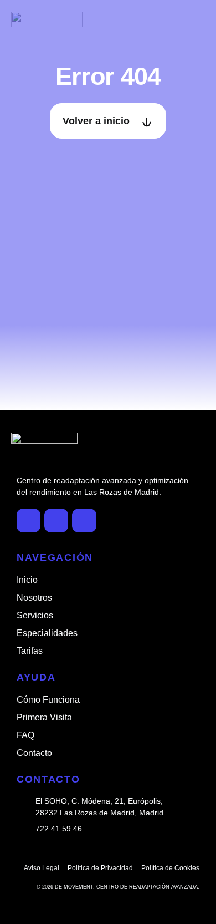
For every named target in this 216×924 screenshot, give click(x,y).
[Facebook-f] (28, 520)
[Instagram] (56, 520)
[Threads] (84, 520)
